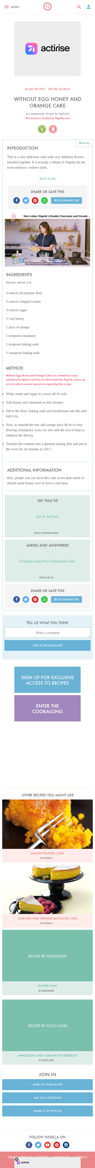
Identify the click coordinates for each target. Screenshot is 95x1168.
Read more (48, 179)
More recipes (35, 89)
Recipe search (59, 89)
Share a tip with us (47, 1111)
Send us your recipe (47, 1084)
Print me (84, 143)
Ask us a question (47, 1098)
